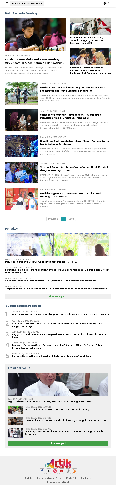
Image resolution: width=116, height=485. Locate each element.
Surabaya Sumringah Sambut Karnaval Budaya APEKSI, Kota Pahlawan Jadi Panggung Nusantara (90, 70)
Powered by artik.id (58, 482)
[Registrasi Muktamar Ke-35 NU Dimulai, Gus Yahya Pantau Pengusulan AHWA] (58, 384)
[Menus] (6, 3)
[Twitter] (48, 471)
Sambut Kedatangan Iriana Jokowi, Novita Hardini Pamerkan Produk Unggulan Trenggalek (71, 116)
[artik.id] (58, 463)
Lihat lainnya (57, 443)
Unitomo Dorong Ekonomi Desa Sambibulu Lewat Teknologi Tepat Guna (52, 356)
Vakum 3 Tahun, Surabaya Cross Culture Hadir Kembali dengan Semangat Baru (74, 168)
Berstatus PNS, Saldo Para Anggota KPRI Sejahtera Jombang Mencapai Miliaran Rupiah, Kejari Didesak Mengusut (57, 271)
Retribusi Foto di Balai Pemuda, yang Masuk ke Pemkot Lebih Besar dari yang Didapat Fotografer (74, 89)
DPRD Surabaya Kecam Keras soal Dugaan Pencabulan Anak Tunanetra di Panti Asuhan (60, 314)
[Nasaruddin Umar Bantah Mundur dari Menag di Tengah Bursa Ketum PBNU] (15, 421)
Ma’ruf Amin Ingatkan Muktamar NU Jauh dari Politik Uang (57, 409)
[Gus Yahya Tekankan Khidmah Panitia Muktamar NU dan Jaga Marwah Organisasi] (15, 433)
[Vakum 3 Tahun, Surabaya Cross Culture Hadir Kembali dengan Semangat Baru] (21, 172)
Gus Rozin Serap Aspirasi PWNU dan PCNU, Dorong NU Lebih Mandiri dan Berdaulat (50, 280)
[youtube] (61, 471)
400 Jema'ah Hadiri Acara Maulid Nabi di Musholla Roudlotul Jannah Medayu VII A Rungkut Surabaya (57, 325)
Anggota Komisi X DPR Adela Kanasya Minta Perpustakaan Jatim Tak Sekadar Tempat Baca (56, 288)
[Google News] (68, 471)
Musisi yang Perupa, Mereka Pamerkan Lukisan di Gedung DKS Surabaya (70, 195)
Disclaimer (86, 478)
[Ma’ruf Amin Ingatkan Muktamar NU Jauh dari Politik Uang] (15, 410)
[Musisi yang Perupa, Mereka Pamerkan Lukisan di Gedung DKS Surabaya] (21, 199)
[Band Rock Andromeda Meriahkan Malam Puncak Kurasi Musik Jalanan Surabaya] (21, 146)
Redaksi (28, 478)
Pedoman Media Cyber (49, 478)
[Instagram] (55, 471)
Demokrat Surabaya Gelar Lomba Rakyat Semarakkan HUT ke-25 (41, 261)
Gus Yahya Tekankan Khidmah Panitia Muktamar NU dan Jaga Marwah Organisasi (64, 432)
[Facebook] (42, 471)
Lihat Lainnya (56, 296)
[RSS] (74, 471)
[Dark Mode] (105, 3)
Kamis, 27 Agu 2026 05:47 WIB (27, 3)
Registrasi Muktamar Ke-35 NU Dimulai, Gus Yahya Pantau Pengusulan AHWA (50, 401)
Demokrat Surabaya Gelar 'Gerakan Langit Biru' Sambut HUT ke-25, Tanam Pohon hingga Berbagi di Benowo (57, 346)
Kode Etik (71, 478)
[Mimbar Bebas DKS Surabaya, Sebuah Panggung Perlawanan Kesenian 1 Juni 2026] (90, 26)
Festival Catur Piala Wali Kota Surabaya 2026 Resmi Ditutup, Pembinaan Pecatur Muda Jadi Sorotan (33, 63)
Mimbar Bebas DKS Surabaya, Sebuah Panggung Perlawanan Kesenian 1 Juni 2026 (87, 40)
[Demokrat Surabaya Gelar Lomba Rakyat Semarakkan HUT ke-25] (58, 244)
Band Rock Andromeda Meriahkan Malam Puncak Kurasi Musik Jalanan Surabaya (74, 142)
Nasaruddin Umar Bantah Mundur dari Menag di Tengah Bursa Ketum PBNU (66, 420)
